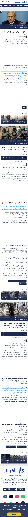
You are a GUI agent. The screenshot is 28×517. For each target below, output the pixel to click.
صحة (10, 5)
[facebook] (5, 496)
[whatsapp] (23, 496)
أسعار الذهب (19, 5)
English (5, 1)
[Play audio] (3, 157)
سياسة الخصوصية (7, 509)
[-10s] (22, 158)
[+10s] (25, 158)
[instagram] (17, 496)
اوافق (14, 514)
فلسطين (6, 5)
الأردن (14, 5)
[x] (11, 496)
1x (6, 157)
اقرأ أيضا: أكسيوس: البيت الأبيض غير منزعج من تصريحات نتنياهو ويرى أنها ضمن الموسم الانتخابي (15, 390)
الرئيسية (26, 5)
